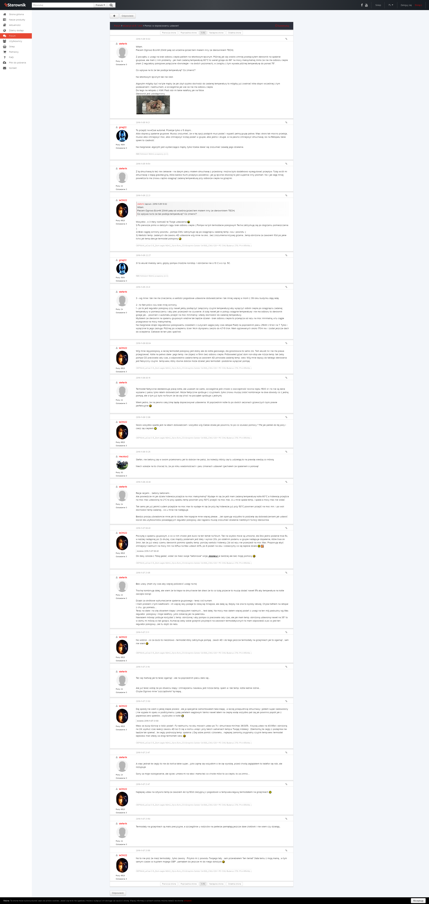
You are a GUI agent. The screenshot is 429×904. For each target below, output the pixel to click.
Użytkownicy (15, 41)
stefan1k (123, 43)
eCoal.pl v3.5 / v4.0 (132, 25)
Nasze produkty (17, 19)
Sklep (378, 5)
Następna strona (216, 32)
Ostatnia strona (234, 32)
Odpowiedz (128, 15)
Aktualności (15, 25)
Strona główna (16, 14)
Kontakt (13, 68)
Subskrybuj (283, 25)
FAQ (11, 57)
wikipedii (188, 900)
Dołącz (418, 5)
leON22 (123, 200)
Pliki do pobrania (17, 62)
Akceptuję (418, 900)
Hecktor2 (123, 456)
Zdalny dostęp (16, 30)
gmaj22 (123, 127)
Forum (100, 5)
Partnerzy (14, 52)
